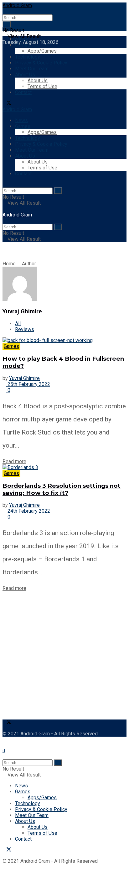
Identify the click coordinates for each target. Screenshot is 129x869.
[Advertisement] (64, 655)
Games (22, 45)
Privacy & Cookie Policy (41, 63)
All (18, 323)
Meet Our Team (32, 69)
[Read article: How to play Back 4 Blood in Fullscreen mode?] (64, 340)
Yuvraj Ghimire (24, 378)
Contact (23, 92)
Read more (14, 461)
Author (29, 264)
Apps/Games (42, 51)
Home (9, 264)
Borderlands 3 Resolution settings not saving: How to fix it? (62, 489)
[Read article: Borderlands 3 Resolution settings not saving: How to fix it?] (64, 467)
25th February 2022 (28, 384)
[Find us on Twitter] (7, 104)
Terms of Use (42, 86)
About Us (25, 75)
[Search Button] (7, 24)
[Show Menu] (4, 209)
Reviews (24, 329)
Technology (27, 57)
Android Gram (17, 5)
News (21, 39)
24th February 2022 (28, 511)
